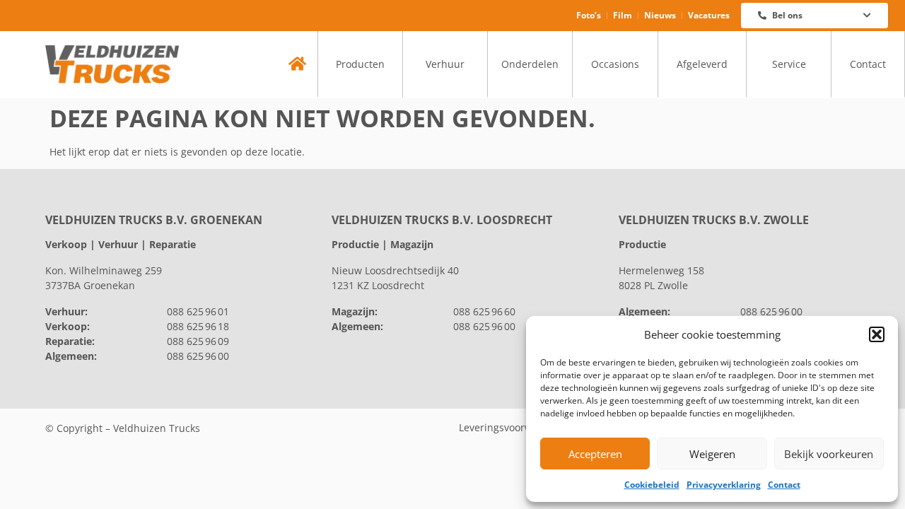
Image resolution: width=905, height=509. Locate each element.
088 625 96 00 (198, 356)
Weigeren (712, 454)
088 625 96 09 (198, 341)
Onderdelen (530, 64)
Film (622, 15)
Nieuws (660, 15)
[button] (877, 334)
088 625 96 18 (198, 326)
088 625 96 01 (198, 311)
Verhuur (445, 64)
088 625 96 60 (484, 311)
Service (789, 64)
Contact (784, 485)
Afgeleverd (702, 64)
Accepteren (595, 454)
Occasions (615, 64)
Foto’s (588, 15)
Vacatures (709, 15)
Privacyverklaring (724, 485)
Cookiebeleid (651, 485)
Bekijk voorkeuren (828, 454)
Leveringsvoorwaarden (512, 427)
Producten (360, 64)
